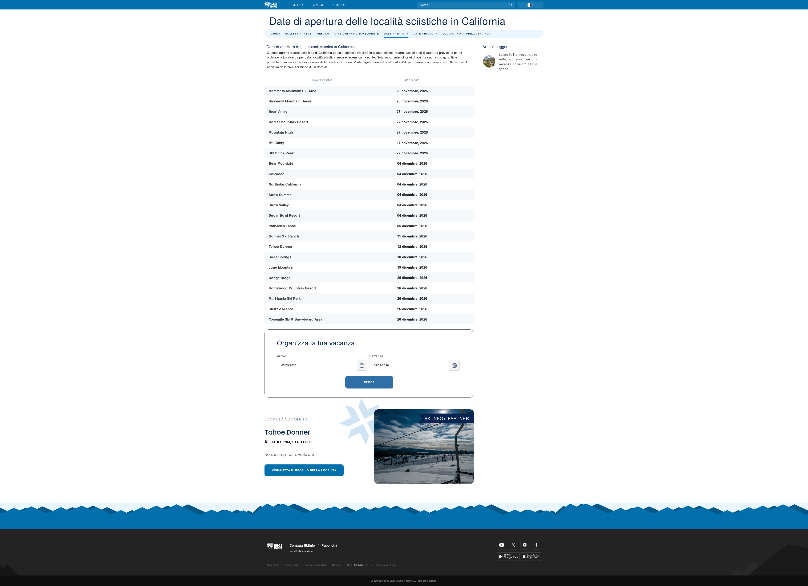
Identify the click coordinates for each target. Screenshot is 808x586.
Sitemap (336, 564)
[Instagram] (524, 545)
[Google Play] (508, 556)
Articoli (339, 5)
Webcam (323, 33)
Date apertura (396, 33)
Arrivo (281, 356)
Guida (275, 33)
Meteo (297, 5)
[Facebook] (536, 545)
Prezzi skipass (478, 33)
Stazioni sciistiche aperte (356, 33)
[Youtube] (501, 545)
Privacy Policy (291, 564)
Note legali (272, 564)
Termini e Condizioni (315, 564)
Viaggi (317, 5)
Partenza (376, 356)
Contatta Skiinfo (302, 545)
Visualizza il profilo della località (304, 470)
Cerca (369, 382)
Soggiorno (452, 33)
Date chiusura (425, 33)
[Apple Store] (531, 556)
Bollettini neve (298, 33)
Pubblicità (329, 545)
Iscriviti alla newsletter (302, 551)
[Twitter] (513, 545)
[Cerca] (510, 5)
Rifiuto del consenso (385, 564)
